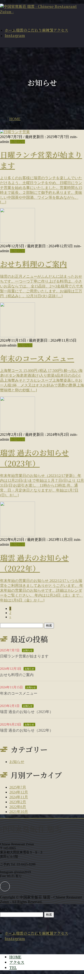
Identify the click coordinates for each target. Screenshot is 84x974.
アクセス (60, 933)
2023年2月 (17, 802)
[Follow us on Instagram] (5, 886)
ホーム (10, 933)
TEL (13, 967)
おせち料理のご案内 (33, 263)
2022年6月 (17, 807)
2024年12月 (18, 792)
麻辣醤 (47, 933)
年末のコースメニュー (37, 358)
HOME (15, 957)
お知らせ (17, 142)
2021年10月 (18, 812)
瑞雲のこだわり (29, 933)
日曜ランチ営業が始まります (24, 656)
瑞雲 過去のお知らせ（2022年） (34, 563)
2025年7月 (17, 787)
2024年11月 (18, 797)
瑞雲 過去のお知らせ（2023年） (34, 458)
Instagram (15, 938)
